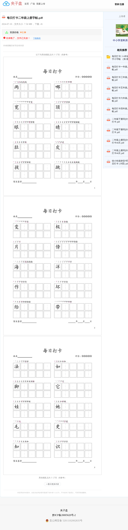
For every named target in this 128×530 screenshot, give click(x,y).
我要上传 (40, 4)
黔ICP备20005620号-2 (64, 515)
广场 (32, 4)
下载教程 (37, 38)
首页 (27, 4)
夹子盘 (16, 3)
